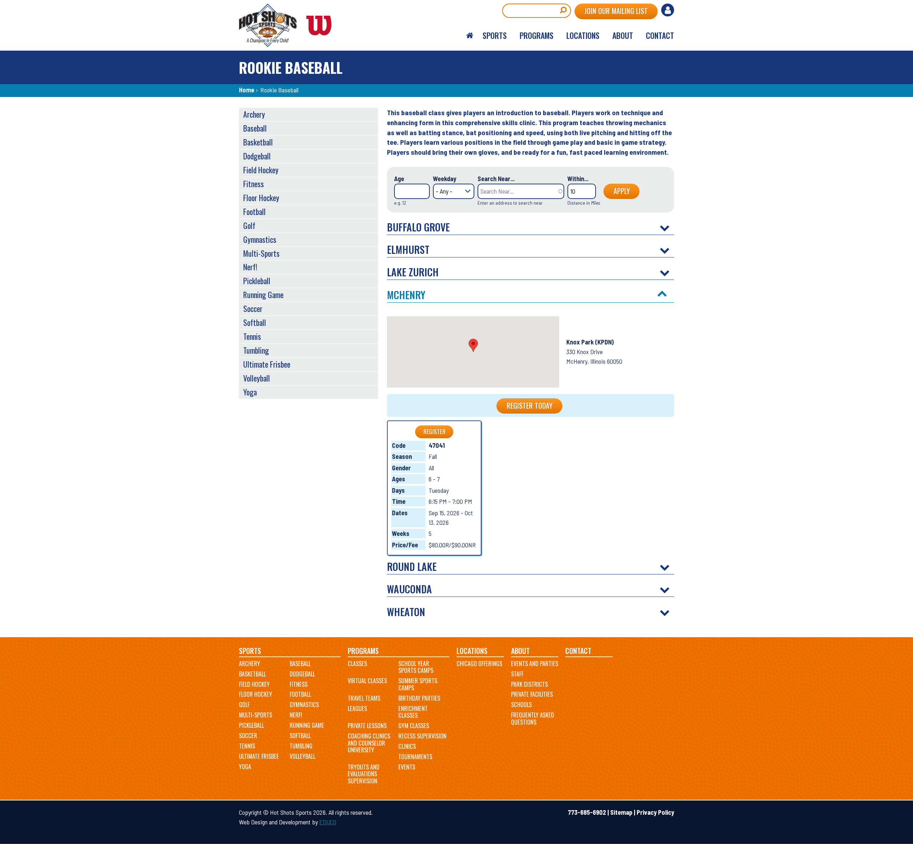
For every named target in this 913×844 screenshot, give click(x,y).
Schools (521, 704)
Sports (250, 651)
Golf (249, 225)
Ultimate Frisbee (266, 364)
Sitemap (621, 812)
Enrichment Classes (413, 712)
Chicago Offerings (479, 663)
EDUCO (327, 822)
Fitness (253, 183)
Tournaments (415, 756)
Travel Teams (364, 698)
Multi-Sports (261, 253)
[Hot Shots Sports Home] (289, 25)
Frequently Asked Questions (532, 718)
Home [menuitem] (469, 35)
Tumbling (256, 350)
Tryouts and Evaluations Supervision (363, 774)
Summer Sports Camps (417, 684)
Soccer (252, 308)
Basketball (258, 142)
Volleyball (256, 378)
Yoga (250, 392)
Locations (472, 651)
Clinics (407, 746)
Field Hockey (261, 169)
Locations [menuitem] (583, 35)
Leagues (357, 708)
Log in (667, 10)
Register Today (529, 405)
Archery (254, 114)
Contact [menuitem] (660, 35)
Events (406, 767)
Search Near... (496, 179)
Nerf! (250, 266)
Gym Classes (413, 725)
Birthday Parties (419, 698)
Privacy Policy (655, 812)
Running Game (263, 294)
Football (254, 211)
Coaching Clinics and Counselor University (369, 743)
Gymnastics (259, 239)
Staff (517, 674)
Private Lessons (367, 725)
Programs (363, 651)
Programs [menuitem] (537, 35)
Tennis (252, 336)
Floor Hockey (261, 197)
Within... (577, 179)
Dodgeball (257, 156)
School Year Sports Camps (415, 667)
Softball (254, 322)
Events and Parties (534, 663)
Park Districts (529, 684)
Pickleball (256, 280)
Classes (357, 663)
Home (246, 90)
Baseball (255, 128)
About (520, 651)
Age (399, 179)
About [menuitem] (622, 35)
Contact (578, 651)
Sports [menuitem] (495, 35)
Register (434, 431)
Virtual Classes (367, 680)
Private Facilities (532, 694)
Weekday (444, 179)
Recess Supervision (422, 736)
